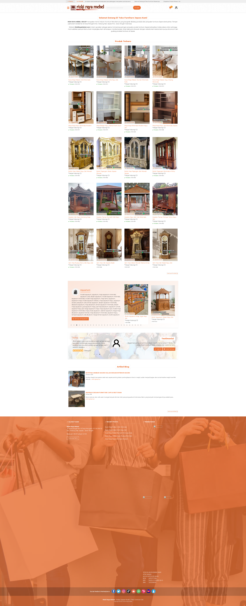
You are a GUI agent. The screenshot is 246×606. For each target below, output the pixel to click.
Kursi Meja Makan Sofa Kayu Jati (107, 80)
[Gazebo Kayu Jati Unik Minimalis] (137, 199)
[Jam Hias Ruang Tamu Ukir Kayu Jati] (81, 245)
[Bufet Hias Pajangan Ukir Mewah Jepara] (137, 153)
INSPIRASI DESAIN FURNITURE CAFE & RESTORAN (104, 392)
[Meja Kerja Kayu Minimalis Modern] (81, 107)
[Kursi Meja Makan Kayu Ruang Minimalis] (165, 61)
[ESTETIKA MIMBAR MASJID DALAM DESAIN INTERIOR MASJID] (76, 379)
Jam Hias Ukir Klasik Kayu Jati (162, 263)
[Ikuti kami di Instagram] (124, 591)
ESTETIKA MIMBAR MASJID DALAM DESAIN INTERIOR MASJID (108, 373)
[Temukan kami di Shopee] (134, 591)
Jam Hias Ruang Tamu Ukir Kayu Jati (80, 263)
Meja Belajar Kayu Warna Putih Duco (108, 125)
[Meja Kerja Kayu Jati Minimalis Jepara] (165, 107)
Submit (158, 349)
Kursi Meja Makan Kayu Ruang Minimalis (118, 436)
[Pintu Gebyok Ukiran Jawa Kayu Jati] (163, 299)
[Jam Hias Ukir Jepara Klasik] (109, 245)
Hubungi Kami (73, 438)
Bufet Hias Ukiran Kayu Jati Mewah (80, 171)
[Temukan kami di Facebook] (114, 591)
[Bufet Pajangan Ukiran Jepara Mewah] (109, 153)
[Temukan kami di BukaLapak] (144, 591)
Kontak (80, 1)
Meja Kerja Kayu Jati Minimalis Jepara (165, 125)
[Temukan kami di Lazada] (149, 591)
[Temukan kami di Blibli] (154, 591)
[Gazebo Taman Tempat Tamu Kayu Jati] (165, 199)
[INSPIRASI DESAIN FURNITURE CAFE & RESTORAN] (76, 399)
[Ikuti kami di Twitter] (119, 591)
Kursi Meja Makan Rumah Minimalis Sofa (118, 433)
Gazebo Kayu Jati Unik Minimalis (135, 217)
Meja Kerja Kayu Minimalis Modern (79, 125)
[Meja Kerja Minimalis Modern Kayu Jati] (137, 107)
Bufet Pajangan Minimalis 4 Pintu (164, 171)
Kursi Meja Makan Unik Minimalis (79, 80)
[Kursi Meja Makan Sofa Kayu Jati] (109, 61)
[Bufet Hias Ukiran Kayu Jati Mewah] (81, 153)
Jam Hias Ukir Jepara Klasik (105, 263)
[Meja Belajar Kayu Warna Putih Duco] (109, 107)
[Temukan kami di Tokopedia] (139, 591)
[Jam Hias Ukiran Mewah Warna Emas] (137, 245)
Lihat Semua (169, 349)
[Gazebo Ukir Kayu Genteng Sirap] (81, 199)
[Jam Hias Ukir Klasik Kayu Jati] (165, 245)
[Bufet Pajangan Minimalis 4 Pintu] (165, 153)
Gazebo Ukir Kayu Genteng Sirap (79, 217)
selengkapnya (95, 379)
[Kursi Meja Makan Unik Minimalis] (81, 61)
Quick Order (74, 76)
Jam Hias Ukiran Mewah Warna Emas (136, 263)
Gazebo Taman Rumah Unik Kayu (107, 217)
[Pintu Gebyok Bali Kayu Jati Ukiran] (136, 299)
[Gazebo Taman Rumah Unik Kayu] (109, 199)
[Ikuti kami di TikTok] (129, 591)
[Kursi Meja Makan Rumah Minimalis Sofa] (137, 61)
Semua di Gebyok (89, 307)
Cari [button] (137, 8)
